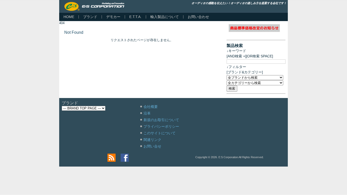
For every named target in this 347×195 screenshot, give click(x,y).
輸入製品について (164, 17)
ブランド (90, 17)
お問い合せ (152, 146)
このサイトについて (160, 133)
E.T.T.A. (135, 17)
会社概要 (151, 107)
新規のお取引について (161, 120)
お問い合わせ (198, 17)
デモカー (113, 17)
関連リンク (152, 140)
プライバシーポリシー (161, 126)
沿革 (147, 113)
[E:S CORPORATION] (94, 6)
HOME (69, 17)
